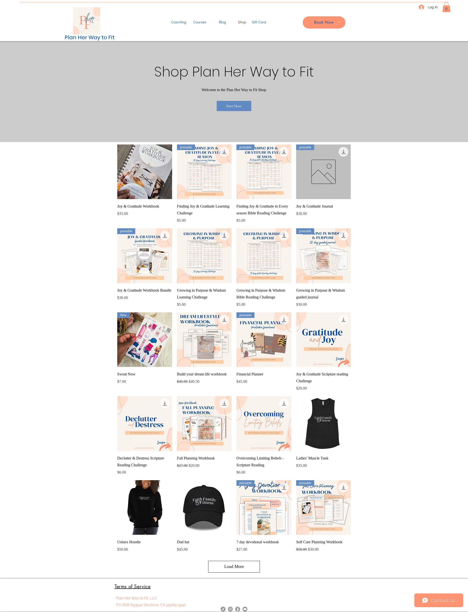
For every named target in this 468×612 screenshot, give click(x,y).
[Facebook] (237, 609)
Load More (234, 566)
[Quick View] (144, 171)
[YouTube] (245, 609)
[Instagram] (230, 609)
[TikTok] (223, 609)
